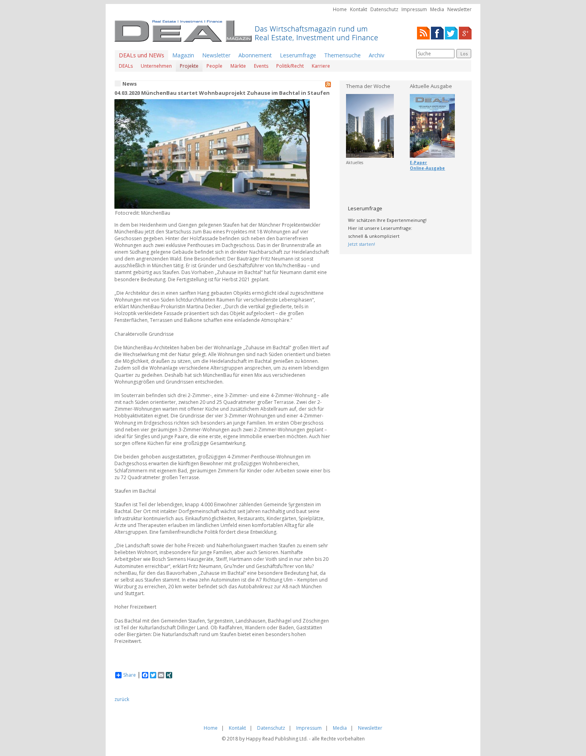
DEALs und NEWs (141, 55)
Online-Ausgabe (427, 168)
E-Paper (418, 162)
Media (437, 9)
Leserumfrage (298, 55)
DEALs (126, 66)
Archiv (376, 55)
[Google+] (465, 32)
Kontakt (358, 9)
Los (464, 54)
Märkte (238, 66)
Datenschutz (384, 9)
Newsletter (459, 9)
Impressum (414, 9)
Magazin (183, 55)
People (214, 66)
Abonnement (255, 55)
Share (129, 675)
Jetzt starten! (361, 244)
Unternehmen (156, 66)
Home (340, 9)
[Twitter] (451, 32)
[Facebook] (437, 32)
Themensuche (342, 55)
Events (261, 66)
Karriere (321, 66)
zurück (121, 699)
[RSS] (423, 32)
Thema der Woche (368, 86)
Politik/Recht (290, 66)
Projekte (189, 66)
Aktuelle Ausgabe (431, 86)
